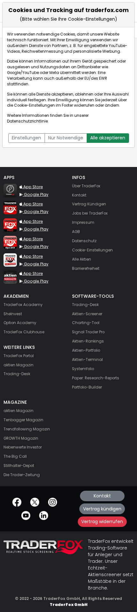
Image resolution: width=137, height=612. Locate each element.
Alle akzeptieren (107, 138)
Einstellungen (26, 138)
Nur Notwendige (65, 138)
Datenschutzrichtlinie (27, 121)
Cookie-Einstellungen (34, 105)
